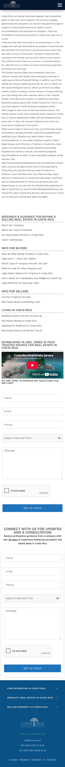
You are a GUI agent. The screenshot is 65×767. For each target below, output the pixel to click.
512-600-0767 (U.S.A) (32, 745)
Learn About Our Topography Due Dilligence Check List (32, 278)
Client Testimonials (12, 239)
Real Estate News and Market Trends (22, 330)
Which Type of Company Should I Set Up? (24, 263)
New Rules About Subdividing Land (21, 302)
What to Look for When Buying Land (21, 268)
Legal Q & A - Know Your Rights (19, 258)
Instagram (25, 759)
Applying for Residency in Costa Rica (22, 325)
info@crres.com (32, 740)
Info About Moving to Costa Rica (19, 320)
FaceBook (36, 759)
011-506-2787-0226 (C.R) (32, 750)
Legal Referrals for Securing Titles (20, 283)
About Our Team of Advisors (17, 230)
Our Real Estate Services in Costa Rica (23, 235)
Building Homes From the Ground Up (22, 316)
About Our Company (13, 225)
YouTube (13, 759)
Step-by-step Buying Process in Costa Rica (25, 254)
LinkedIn (51, 759)
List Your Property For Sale (16, 297)
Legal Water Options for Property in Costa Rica (27, 273)
